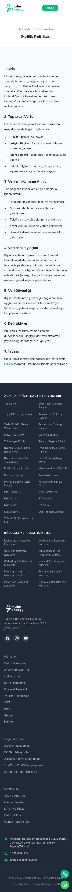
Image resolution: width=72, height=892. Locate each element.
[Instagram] (16, 638)
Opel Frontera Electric (51, 511)
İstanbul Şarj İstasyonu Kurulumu (17, 542)
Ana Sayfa (24, 29)
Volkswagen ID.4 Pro (15, 441)
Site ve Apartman (15, 795)
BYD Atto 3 (10, 498)
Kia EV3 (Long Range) (16, 468)
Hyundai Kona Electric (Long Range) (16, 460)
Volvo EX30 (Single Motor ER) (18, 520)
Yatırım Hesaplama (16, 696)
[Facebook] (7, 638)
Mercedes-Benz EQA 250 (53, 468)
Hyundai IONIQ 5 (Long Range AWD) (17, 449)
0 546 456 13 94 (19, 853)
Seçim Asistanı (13, 739)
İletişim (8, 722)
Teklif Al (50, 7)
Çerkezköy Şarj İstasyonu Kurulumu (18, 563)
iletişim (8, 364)
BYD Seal (44, 505)
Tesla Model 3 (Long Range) (50, 426)
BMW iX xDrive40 (48, 434)
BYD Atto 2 (45, 498)
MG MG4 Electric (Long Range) (17, 483)
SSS (7, 702)
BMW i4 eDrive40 (14, 434)
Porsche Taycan (13, 475)
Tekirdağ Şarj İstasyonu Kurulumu (52, 542)
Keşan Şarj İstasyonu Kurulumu (16, 584)
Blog (7, 709)
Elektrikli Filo (12, 815)
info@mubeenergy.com (23, 859)
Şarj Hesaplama (14, 683)
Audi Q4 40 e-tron (49, 475)
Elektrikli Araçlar (15, 663)
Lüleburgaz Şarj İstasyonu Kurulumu (15, 573)
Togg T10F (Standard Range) (50, 405)
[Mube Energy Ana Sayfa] (14, 8)
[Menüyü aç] (64, 8)
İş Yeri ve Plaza (14, 808)
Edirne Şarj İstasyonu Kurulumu (51, 573)
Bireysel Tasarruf (15, 689)
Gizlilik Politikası (20, 884)
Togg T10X (10, 403)
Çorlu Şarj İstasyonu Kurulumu (15, 552)
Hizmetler (10, 656)
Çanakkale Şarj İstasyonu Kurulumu (53, 584)
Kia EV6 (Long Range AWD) (51, 460)
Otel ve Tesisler (14, 802)
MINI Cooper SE (13, 492)
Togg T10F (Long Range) (18, 414)
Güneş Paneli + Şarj (17, 821)
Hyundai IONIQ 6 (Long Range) (52, 449)
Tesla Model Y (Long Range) (50, 416)
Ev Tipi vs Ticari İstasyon (20, 771)
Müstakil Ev (11, 789)
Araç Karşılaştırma (16, 669)
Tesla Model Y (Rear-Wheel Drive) (16, 426)
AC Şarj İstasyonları (17, 745)
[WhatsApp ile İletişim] (64, 885)
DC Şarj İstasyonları (17, 752)
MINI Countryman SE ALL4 (50, 483)
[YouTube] (25, 638)
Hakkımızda (12, 676)
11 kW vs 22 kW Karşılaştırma (23, 765)
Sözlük (8, 715)
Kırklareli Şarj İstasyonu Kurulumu (52, 563)
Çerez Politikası (42, 884)
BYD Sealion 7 (12, 511)
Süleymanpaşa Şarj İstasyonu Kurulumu (50, 552)
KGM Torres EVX (48, 492)
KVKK (58, 884)
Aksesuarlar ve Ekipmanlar (22, 758)
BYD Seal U (10, 505)
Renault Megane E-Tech (52, 441)
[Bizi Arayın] (64, 874)
